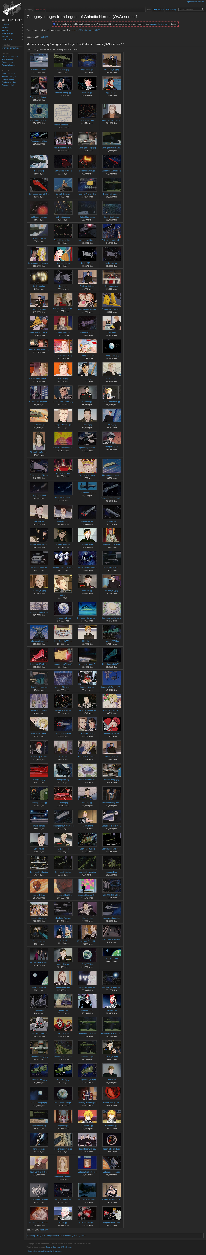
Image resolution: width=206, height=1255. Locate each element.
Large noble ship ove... (111, 826)
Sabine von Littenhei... (63, 1176)
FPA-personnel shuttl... (111, 475)
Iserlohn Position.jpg (63, 710)
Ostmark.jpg (39, 1010)
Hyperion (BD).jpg (111, 641)
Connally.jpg (87, 402)
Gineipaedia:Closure (158, 24)
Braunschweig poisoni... (87, 309)
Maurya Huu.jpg (39, 941)
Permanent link (8, 85)
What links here (8, 73)
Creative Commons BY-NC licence (58, 1247)
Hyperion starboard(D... (87, 664)
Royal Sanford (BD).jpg (39, 1172)
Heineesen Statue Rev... (39, 612)
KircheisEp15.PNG (39, 757)
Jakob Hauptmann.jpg (87, 710)
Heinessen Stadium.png (111, 618)
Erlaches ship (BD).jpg (39, 475)
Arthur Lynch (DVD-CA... (111, 120)
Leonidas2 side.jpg (63, 872)
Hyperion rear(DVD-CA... (63, 664)
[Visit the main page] (12, 11)
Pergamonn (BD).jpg (87, 1080)
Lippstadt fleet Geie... (111, 895)
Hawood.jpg (87, 591)
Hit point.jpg (87, 641)
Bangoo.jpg (39, 171)
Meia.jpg (63, 940)
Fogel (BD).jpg (63, 521)
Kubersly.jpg (87, 803)
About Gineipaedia (45, 1251)
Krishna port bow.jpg (39, 803)
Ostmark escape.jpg (87, 987)
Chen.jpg (87, 379)
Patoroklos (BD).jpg (39, 1080)
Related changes (9, 77)
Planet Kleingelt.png (39, 1103)
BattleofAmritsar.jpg (39, 217)
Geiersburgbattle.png (111, 567)
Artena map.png (87, 120)
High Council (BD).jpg (63, 641)
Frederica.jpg (87, 544)
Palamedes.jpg (87, 1057)
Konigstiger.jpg (63, 780)
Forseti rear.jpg (87, 521)
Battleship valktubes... (87, 240)
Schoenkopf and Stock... (111, 1199)
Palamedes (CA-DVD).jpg (111, 1033)
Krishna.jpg (63, 803)
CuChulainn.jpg (39, 425)
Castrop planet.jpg (111, 356)
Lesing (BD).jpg (39, 895)
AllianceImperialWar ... (39, 97)
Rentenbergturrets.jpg (63, 1149)
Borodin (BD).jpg (39, 309)
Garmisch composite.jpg (63, 567)
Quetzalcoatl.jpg (39, 1126)
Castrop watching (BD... (39, 379)
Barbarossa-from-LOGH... (39, 194)
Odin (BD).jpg (87, 964)
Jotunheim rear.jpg (63, 733)
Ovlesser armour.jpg (39, 1033)
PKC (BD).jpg (63, 1033)
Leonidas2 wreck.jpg (87, 872)
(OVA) (85, 30)
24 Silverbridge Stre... (39, 70)
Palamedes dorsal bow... (63, 1057)
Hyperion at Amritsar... (39, 664)
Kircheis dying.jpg (111, 733)
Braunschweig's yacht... (111, 309)
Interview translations (10, 48)
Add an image (7, 59)
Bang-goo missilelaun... (111, 148)
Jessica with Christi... (39, 733)
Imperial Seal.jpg (87, 687)
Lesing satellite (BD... (63, 895)
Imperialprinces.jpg (39, 710)
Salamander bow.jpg (111, 1172)
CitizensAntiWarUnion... (39, 402)
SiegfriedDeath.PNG (111, 1223)
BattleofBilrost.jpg (63, 217)
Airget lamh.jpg (87, 70)
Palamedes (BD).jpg (87, 1033)
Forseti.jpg (111, 521)
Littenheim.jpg (87, 918)
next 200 (44, 37)
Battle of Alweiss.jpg (111, 194)
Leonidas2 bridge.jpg (39, 872)
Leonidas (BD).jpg (87, 849)
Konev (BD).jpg (111, 757)
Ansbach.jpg (87, 93)
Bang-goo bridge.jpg (87, 148)
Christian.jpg (111, 379)
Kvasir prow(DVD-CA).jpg (63, 826)
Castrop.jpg (63, 379)
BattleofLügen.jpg (39, 238)
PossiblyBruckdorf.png (87, 1103)
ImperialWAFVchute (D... (111, 687)
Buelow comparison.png (39, 349)
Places (5, 31)
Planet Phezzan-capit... (63, 1103)
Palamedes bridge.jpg (39, 1057)
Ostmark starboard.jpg (111, 987)
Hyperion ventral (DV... (111, 664)
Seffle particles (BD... (87, 1223)
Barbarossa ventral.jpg (111, 171)
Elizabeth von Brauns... (39, 452)
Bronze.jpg (111, 332)
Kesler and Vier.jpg (87, 733)
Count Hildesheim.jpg (111, 402)
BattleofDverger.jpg (87, 217)
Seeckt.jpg (63, 1223)
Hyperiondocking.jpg (39, 687)
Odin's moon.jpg (39, 987)
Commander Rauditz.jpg (63, 402)
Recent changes (8, 65)
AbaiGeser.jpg (63, 70)
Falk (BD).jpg (39, 521)
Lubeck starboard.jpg (111, 918)
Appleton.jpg (111, 93)
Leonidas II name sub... (111, 849)
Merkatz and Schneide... (87, 941)
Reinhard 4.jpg (87, 1126)
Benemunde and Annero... (39, 263)
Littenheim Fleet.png (63, 918)
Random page (8, 62)
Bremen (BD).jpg (87, 332)
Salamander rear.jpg (63, 1199)
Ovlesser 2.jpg (111, 1010)
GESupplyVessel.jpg (39, 567)
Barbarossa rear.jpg (87, 171)
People (5, 28)
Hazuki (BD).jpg (111, 591)
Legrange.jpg (63, 849)
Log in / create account (195, 2)
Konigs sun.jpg (39, 780)
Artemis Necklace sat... (39, 120)
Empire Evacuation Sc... (63, 448)
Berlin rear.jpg (39, 286)
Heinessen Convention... (87, 618)
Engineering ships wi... (87, 448)
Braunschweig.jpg (63, 332)
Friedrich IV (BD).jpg (111, 544)
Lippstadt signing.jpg (39, 918)
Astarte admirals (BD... (63, 148)
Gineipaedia (7, 40)
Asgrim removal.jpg (39, 141)
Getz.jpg (63, 595)
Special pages (8, 79)
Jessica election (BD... (111, 710)
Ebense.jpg (87, 425)
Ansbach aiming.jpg (63, 93)
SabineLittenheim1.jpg (87, 1172)
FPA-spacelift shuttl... (39, 496)
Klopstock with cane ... (87, 757)
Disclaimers (57, 1251)
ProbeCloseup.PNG (111, 1103)
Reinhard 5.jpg (111, 1126)
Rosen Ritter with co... (87, 1149)
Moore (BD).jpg (63, 964)
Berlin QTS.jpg (87, 263)
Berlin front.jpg (111, 263)
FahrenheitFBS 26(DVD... (111, 498)
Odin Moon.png (111, 958)
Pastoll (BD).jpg (111, 1057)
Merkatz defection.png (111, 939)
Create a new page (10, 57)
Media (5, 37)
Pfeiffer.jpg (111, 1080)
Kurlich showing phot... (111, 803)
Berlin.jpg (63, 286)
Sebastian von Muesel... (39, 1223)
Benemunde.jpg (63, 263)
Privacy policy (32, 1251)
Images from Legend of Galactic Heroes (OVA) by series (61, 1235)
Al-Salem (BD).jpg (111, 70)
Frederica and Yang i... (39, 544)
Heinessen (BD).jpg (63, 618)
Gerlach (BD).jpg (39, 591)
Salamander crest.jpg (39, 1199)
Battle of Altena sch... (87, 194)
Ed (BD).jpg (111, 425)
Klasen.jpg (63, 756)
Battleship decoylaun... (63, 240)
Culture (5, 25)
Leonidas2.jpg (111, 872)
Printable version (9, 82)
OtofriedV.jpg (63, 1010)
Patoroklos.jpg (63, 1080)
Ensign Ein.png (111, 447)
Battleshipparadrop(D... (111, 240)
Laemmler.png (87, 826)
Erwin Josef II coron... (63, 473)
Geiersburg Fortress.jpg (87, 567)
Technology (7, 34)
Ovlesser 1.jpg (87, 1010)
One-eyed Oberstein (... (63, 987)
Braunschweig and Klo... (63, 308)
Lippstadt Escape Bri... (87, 895)
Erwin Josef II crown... (87, 475)
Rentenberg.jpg (39, 1149)
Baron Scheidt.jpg (63, 194)
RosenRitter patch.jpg (111, 1149)
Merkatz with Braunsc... (39, 962)
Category (31, 1235)
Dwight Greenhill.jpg (63, 425)
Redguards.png (63, 1126)
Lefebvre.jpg (39, 849)
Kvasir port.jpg (39, 826)
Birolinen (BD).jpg (87, 286)
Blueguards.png (111, 286)
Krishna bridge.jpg (111, 780)
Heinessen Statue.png (39, 641)
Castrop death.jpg (87, 356)
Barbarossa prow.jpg (63, 171)
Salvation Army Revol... (87, 1199)
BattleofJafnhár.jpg (111, 217)
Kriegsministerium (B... (87, 780)
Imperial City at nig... (63, 687)
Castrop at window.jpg (63, 356)
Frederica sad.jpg (63, 544)
